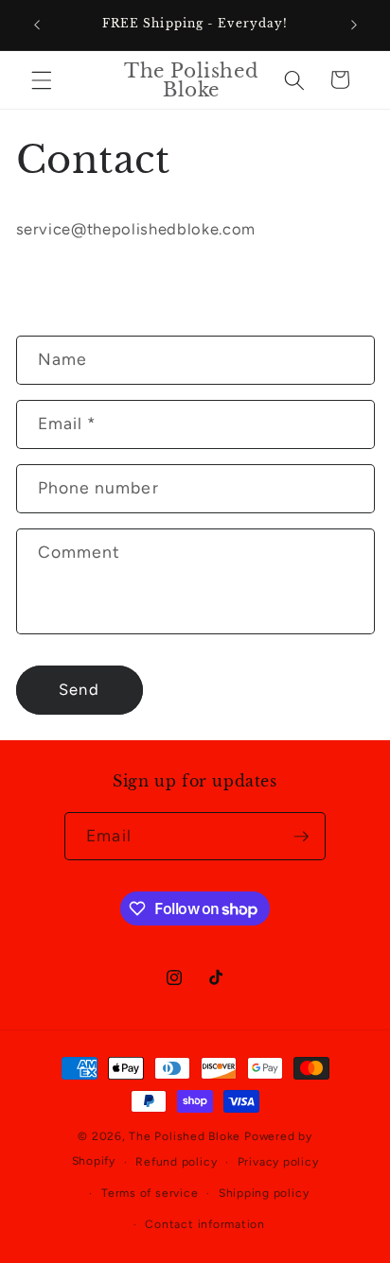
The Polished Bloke (184, 1136)
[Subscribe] (301, 836)
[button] (41, 79)
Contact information (205, 1224)
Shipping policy (264, 1193)
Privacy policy (278, 1161)
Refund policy (176, 1161)
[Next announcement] (354, 25)
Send (78, 689)
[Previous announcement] (37, 25)
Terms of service (149, 1193)
